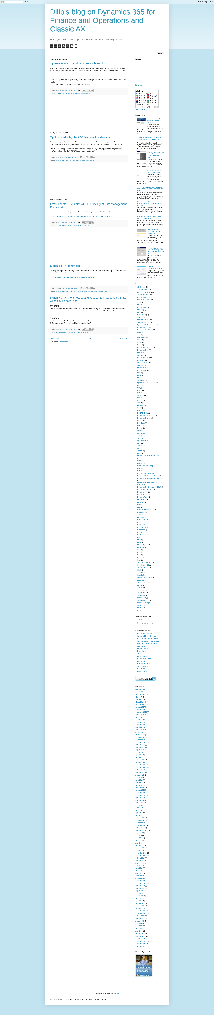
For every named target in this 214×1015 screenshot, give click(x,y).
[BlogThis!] (85, 90)
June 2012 (139, 808)
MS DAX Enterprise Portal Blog (147, 638)
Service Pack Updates (144, 578)
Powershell (141, 547)
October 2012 (140, 798)
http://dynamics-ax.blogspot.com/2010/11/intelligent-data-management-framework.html (81, 216)
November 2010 (140, 855)
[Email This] (83, 90)
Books (139, 345)
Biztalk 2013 (141, 405)
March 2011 (139, 845)
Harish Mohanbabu (143, 664)
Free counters (140, 109)
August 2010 (139, 863)
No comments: (73, 157)
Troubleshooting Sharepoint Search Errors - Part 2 (153, 231)
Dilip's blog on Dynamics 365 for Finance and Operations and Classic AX (102, 20)
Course (139, 463)
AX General (59, 160)
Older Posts (123, 338)
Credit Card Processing (145, 466)
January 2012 (140, 820)
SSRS (139, 317)
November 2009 (140, 883)
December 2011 (140, 823)
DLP (138, 471)
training (139, 608)
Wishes (139, 605)
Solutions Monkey (143, 666)
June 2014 (139, 752)
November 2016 (140, 709)
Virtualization (141, 441)
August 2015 (139, 730)
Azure (139, 342)
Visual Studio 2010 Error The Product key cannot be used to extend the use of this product (150, 203)
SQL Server (141, 433)
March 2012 (139, 815)
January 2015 (140, 737)
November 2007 (140, 944)
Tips (138, 435)
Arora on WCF (142, 646)
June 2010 (139, 868)
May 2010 (138, 871)
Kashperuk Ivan (142, 649)
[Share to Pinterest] (92, 90)
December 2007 (140, 941)
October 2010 (140, 858)
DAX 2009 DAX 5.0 (64, 93)
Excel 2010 (141, 502)
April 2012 (138, 813)
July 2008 (138, 923)
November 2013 (140, 767)
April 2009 (138, 901)
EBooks (140, 352)
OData (139, 532)
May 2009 (138, 898)
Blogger (116, 993)
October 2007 (140, 946)
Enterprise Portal (143, 320)
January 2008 (140, 938)
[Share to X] (87, 90)
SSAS (139, 570)
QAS (138, 550)
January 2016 (140, 719)
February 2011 (140, 848)
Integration (141, 512)
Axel (138, 654)
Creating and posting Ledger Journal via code (155, 171)
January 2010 (140, 878)
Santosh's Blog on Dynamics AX (148, 636)
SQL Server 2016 (143, 565)
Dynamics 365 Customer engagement (150, 478)
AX (138, 448)
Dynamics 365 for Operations (147, 325)
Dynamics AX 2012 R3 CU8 (146, 415)
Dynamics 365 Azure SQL (146, 473)
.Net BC (140, 446)
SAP (138, 393)
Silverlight (140, 580)
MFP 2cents (141, 669)
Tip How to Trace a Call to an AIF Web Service (78, 63)
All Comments (143, 623)
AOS (138, 335)
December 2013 (140, 765)
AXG (138, 403)
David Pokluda (142, 671)
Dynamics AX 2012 (143, 297)
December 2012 (140, 793)
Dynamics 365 (142, 370)
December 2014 (140, 740)
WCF (139, 378)
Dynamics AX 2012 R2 (144, 347)
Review (139, 428)
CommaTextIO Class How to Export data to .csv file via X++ (149, 217)
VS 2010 (140, 438)
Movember (141, 530)
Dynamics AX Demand (144, 489)
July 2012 (138, 805)
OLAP (139, 535)
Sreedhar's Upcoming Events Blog (148, 641)
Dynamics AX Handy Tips (65, 265)
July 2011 (138, 835)
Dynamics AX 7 (142, 327)
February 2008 (140, 936)
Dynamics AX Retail (144, 418)
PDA (138, 540)
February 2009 (140, 906)
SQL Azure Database (144, 562)
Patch (139, 542)
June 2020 (139, 692)
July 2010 (138, 866)
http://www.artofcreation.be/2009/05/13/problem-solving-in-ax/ (72, 277)
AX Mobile (140, 355)
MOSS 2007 (141, 520)
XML (138, 443)
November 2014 (140, 742)
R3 (138, 552)
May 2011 (138, 840)
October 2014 (140, 745)
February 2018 (140, 694)
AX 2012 (140, 400)
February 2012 (140, 818)
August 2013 (139, 775)
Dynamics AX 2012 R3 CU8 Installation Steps (155, 267)
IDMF (139, 507)
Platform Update (142, 545)
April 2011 (138, 843)
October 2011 (140, 828)
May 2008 (138, 928)
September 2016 (141, 712)
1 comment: (72, 90)
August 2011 (139, 833)
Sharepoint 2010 (143, 322)
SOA (138, 560)
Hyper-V (140, 420)
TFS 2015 (140, 588)
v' (137, 610)
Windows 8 (141, 380)
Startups (140, 585)
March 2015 (139, 735)
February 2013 (140, 787)
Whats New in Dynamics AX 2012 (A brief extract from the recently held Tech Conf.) (150, 189)
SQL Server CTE (142, 567)
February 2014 (140, 760)
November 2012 (140, 795)
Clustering (140, 461)
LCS (138, 385)
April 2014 (138, 755)
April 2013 (138, 782)
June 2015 (139, 732)
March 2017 (139, 702)
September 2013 (141, 772)
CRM (139, 458)
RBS (138, 555)
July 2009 (138, 893)
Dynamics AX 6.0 (143, 350)
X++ (138, 302)
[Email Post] (78, 90)
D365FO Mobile (142, 413)
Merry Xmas (141, 525)
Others (139, 373)
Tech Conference (143, 590)
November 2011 (140, 825)
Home (89, 338)
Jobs (139, 515)
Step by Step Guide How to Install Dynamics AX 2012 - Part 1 (155, 120)
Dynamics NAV (142, 494)
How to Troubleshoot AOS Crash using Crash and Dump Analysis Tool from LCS (155, 250)
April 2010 (138, 873)
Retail (139, 425)
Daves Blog (141, 661)
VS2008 (140, 310)
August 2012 (139, 803)
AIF (57, 93)
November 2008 (140, 913)
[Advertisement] (89, 113)
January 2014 (140, 762)
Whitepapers (141, 595)
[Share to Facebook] (90, 90)
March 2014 (139, 757)
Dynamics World (142, 497)
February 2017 (140, 704)
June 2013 (139, 780)
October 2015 (140, 727)
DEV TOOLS (141, 315)
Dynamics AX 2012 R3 (144, 330)
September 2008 (141, 918)
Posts (140, 620)
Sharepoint (141, 365)
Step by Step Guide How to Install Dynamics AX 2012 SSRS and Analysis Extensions (149, 139)
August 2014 (139, 750)
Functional (140, 360)
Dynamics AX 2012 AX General (147, 383)
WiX (138, 398)
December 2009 (140, 881)
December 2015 (140, 722)
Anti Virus (140, 451)
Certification (141, 337)
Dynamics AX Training (144, 633)
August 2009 (139, 891)
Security (140, 575)
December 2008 (140, 911)
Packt (139, 375)
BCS (138, 453)
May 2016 (138, 717)
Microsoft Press (142, 527)
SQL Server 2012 (143, 363)
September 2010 (141, 860)
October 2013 (140, 770)
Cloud (139, 340)
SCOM (139, 431)
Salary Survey (142, 572)
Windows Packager (143, 603)
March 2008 (139, 934)
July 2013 (138, 777)
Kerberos (140, 517)
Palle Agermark (142, 656)
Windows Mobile (142, 600)
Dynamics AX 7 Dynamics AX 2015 (149, 487)
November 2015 (140, 725)
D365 (139, 468)
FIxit (138, 504)
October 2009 (140, 886)
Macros (139, 522)
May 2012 (138, 810)
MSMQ (139, 390)
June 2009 (139, 896)
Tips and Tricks (75, 93)
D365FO (140, 410)
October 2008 (140, 916)
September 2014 (141, 747)
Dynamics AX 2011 (143, 357)
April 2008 (138, 931)
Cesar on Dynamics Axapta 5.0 (147, 643)
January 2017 (140, 707)
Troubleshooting (85, 93)
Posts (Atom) (63, 342)
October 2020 (140, 689)
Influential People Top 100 (146, 510)
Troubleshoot (141, 593)
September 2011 (141, 830)
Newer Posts (55, 338)
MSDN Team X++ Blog (144, 659)
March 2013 (139, 785)
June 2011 (139, 838)
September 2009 (141, 888)
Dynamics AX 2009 (69, 160)
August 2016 (139, 715)
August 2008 (139, 921)
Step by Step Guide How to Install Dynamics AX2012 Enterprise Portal (155, 154)
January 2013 (140, 790)
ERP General (141, 499)
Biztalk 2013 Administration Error (148, 456)
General (140, 332)
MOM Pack (141, 423)
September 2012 (141, 800)
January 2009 (140, 908)
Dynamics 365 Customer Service (148, 476)
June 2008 (139, 926)
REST (139, 557)
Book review (141, 368)
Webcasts (140, 395)
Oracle (139, 537)
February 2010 (140, 876)
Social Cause (141, 582)
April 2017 (138, 699)
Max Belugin (141, 651)
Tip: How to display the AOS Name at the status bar (80, 137)
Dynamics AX (141, 307)
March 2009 (139, 903)
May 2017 (138, 697)
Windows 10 (141, 598)
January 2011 (140, 850)
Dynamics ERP (142, 492)
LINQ (139, 388)
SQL (89, 225)
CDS (139, 408)
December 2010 (140, 853)
